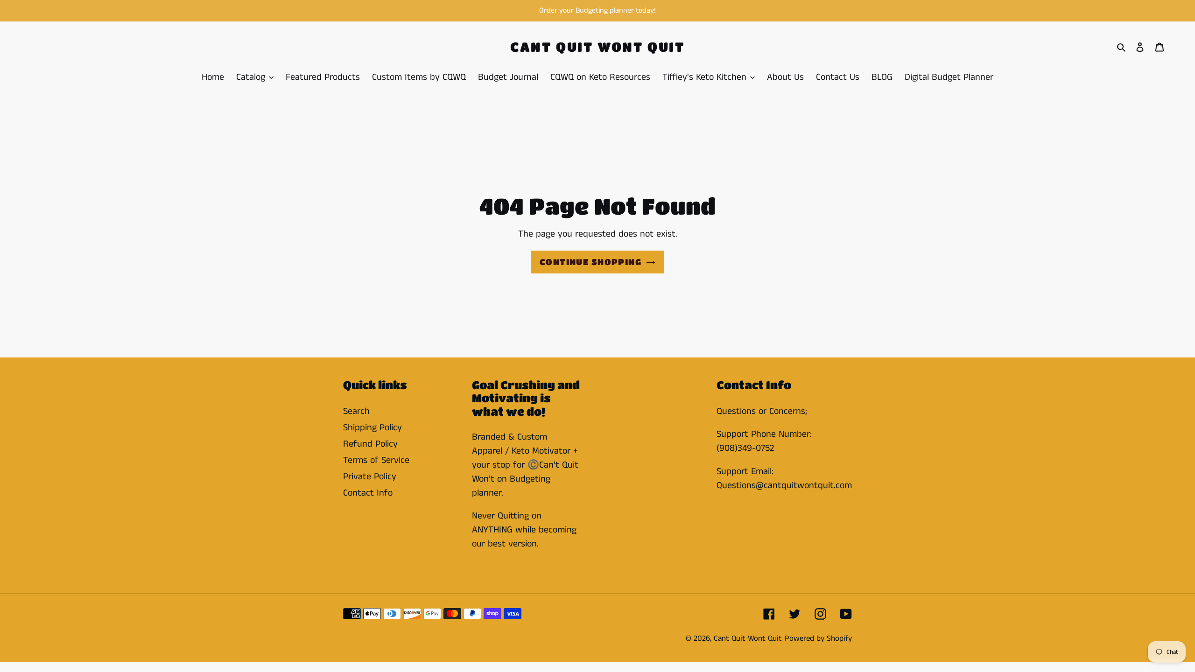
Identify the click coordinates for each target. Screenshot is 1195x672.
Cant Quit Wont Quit (597, 46)
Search (356, 411)
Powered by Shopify (818, 638)
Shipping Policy (372, 427)
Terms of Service (376, 460)
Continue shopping (590, 261)
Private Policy (369, 476)
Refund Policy (370, 444)
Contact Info (368, 493)
